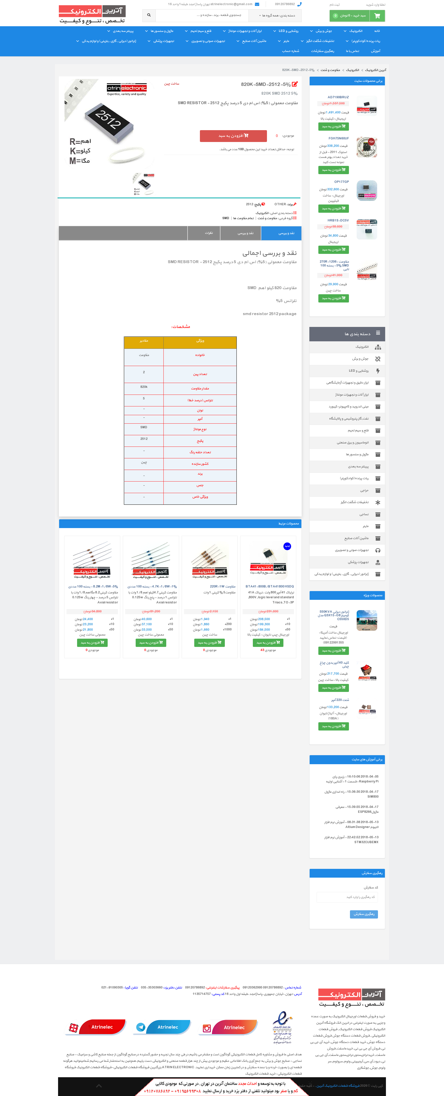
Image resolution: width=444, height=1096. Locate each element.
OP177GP (341, 182)
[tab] (281, 233)
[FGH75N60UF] (367, 147)
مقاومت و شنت (267, 218)
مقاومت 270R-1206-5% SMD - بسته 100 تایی (334, 265)
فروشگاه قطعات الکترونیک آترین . (337, 1086)
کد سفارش (371, 887)
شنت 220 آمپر (340, 700)
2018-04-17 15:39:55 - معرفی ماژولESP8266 (356, 810)
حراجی (364, 490)
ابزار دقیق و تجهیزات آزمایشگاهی (347, 382)
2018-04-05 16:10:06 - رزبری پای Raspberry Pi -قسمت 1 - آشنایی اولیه (352, 779)
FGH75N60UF (339, 138)
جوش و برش (324, 31)
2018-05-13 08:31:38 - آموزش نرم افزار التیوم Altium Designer (351, 825)
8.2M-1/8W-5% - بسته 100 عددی (93, 586)
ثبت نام (334, 5)
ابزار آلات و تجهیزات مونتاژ (245, 31)
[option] (109, 124)
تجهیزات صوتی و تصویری (208, 41)
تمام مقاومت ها (243, 218)
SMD (225, 218)
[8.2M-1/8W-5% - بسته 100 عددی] (92, 560)
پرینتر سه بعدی (123, 31)
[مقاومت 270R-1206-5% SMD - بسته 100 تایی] (367, 270)
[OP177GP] (367, 190)
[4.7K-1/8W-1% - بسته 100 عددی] (151, 560)
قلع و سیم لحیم (200, 31)
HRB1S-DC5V (338, 220)
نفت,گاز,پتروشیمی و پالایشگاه (348, 418)
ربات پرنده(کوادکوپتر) (365, 41)
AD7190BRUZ (338, 97)
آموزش (375, 51)
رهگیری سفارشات (322, 51)
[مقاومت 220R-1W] (209, 560)
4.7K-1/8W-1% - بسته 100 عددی (152, 586)
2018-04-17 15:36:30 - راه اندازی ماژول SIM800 (351, 794)
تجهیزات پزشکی (163, 41)
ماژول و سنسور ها (162, 31)
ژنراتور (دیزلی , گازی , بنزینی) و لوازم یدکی (109, 41)
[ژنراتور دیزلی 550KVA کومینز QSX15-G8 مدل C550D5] (367, 620)
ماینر (286, 41)
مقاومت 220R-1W (222, 586)
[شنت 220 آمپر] (367, 708)
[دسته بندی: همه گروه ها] (260, 15)
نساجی (363, 514)
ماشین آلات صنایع (254, 41)
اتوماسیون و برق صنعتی (352, 442)
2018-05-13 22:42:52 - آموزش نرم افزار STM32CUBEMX (351, 840)
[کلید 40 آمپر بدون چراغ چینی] (367, 671)
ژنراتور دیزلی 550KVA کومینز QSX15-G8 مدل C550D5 (333, 615)
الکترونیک (355, 31)
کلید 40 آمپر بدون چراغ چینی (334, 664)
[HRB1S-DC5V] (367, 229)
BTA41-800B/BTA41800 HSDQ (270, 586)
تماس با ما (352, 51)
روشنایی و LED (288, 31)
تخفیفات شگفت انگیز (320, 41)
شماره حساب (290, 51)
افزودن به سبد (332, 126)
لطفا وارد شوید (375, 5)
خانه (377, 31)
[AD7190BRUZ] (367, 106)
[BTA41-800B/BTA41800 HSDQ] (268, 560)
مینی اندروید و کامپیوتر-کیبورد (348, 406)
